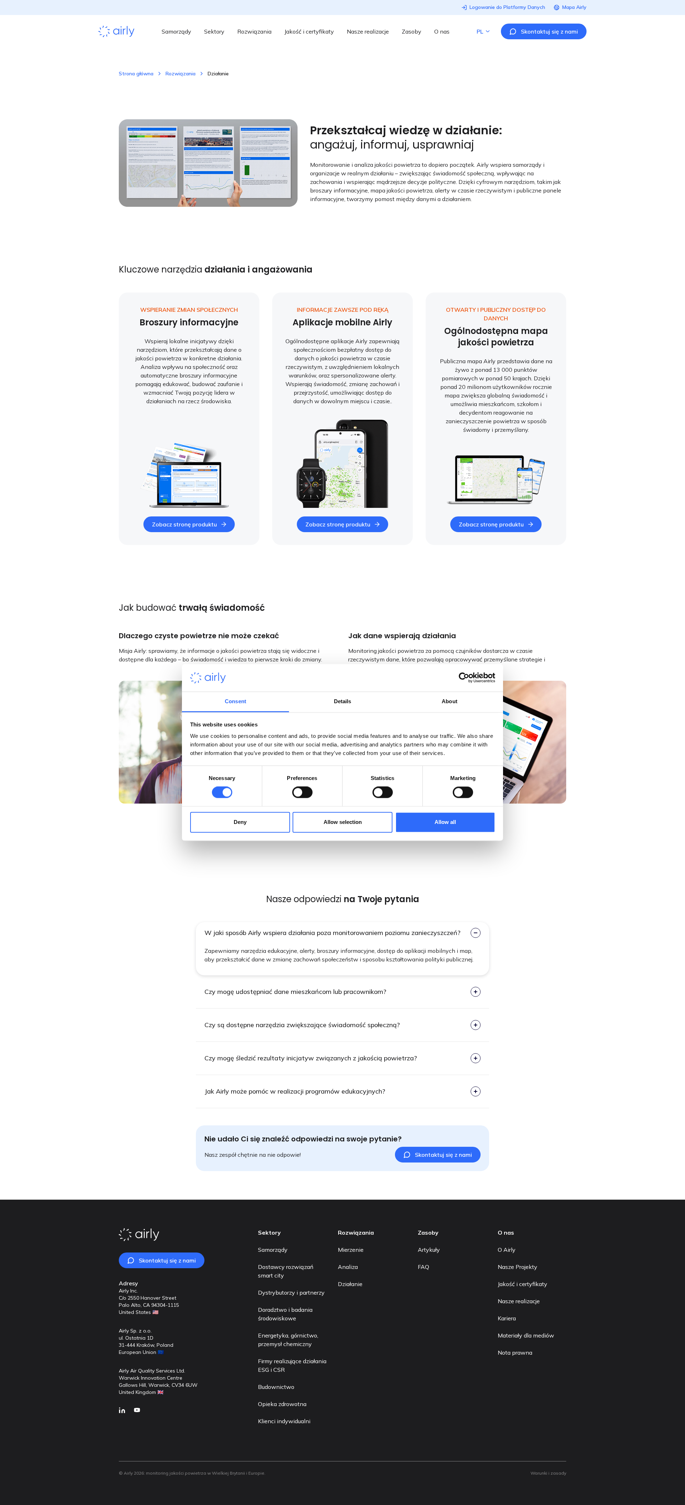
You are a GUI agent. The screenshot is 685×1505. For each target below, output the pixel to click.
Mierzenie (351, 1249)
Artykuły (429, 1249)
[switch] (302, 792)
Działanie (350, 1284)
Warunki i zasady (548, 1473)
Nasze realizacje (368, 31)
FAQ (423, 1266)
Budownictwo (276, 1386)
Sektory (214, 31)
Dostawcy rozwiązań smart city (285, 1271)
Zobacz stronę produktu (184, 524)
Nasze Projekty (517, 1266)
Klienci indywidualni (284, 1421)
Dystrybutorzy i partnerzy (291, 1292)
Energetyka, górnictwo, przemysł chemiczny (288, 1340)
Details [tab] (342, 701)
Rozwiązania (254, 31)
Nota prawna (515, 1352)
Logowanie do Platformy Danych (507, 7)
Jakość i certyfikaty (309, 31)
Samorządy (176, 31)
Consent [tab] (235, 701)
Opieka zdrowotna (282, 1404)
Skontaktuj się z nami (549, 31)
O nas (442, 31)
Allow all (445, 822)
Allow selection (343, 822)
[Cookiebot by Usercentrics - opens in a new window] (464, 677)
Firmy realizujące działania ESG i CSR (292, 1365)
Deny (240, 822)
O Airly (507, 1249)
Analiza (348, 1266)
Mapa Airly (574, 7)
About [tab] (449, 701)
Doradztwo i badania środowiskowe (285, 1314)
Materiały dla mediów (526, 1335)
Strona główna (136, 73)
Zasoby (411, 31)
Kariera (507, 1318)
